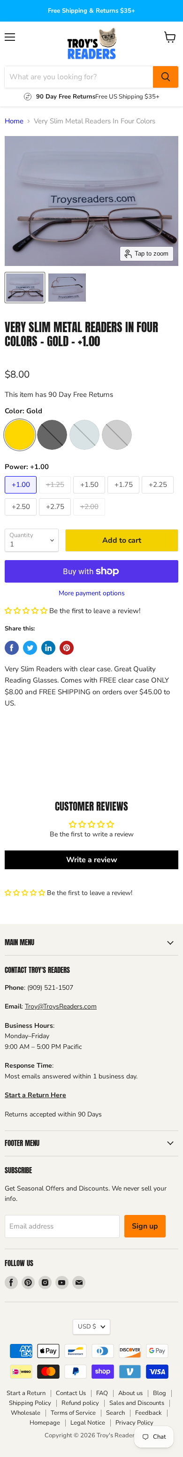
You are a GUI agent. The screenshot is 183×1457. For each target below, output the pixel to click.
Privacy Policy (134, 1423)
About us (130, 1393)
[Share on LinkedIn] (48, 648)
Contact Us (71, 1393)
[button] (26, 610)
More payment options (92, 593)
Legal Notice (87, 1423)
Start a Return (26, 1393)
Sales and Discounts (136, 1403)
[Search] (165, 77)
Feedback (148, 1413)
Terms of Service (73, 1413)
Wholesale (25, 1413)
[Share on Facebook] (12, 648)
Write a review (91, 860)
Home (14, 121)
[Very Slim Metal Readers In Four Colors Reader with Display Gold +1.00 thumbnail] (25, 288)
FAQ (102, 1393)
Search (115, 1413)
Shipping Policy (30, 1403)
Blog (159, 1393)
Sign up (145, 1226)
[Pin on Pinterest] (67, 648)
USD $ (87, 1326)
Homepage (45, 1423)
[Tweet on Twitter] (30, 648)
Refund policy (80, 1403)
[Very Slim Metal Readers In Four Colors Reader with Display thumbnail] (67, 288)
